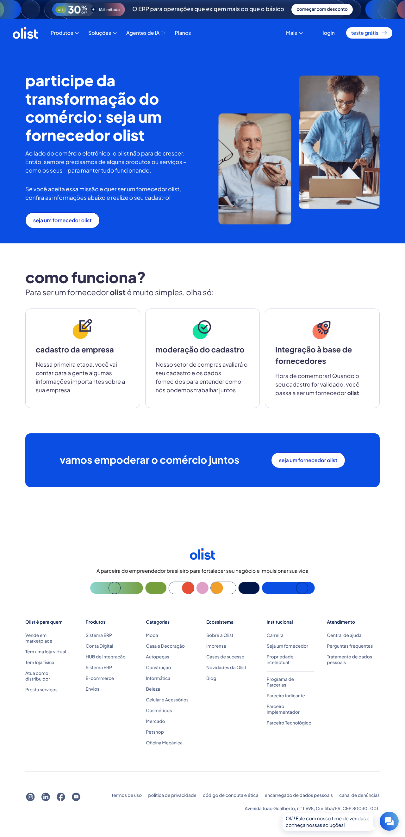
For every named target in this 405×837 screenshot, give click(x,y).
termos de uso (127, 795)
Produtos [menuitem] (62, 33)
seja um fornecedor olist (62, 220)
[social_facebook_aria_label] (61, 797)
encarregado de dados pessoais (299, 795)
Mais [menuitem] (291, 33)
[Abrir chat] (389, 821)
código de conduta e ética (230, 795)
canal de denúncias (359, 795)
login (329, 33)
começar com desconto (322, 9)
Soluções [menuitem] (99, 33)
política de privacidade (172, 795)
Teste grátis (364, 33)
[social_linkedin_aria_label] (45, 797)
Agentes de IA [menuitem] (142, 33)
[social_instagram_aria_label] (30, 797)
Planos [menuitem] (183, 33)
